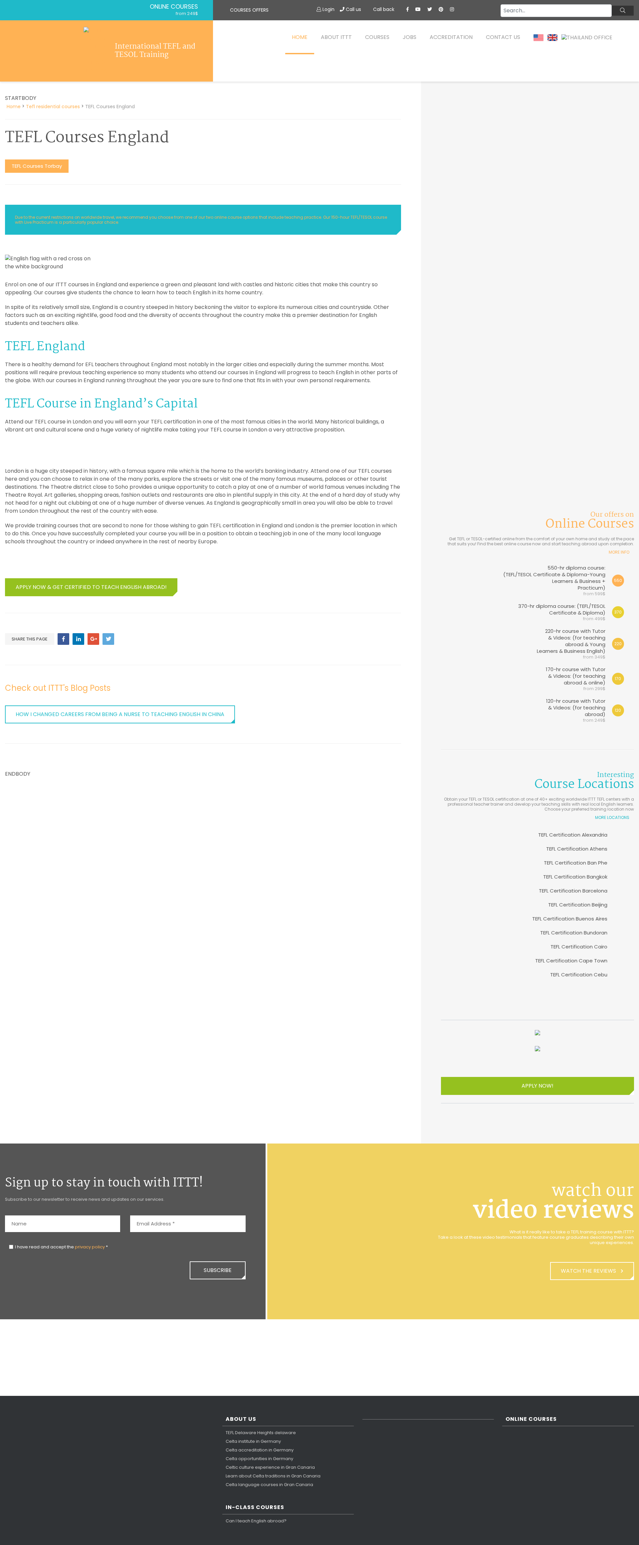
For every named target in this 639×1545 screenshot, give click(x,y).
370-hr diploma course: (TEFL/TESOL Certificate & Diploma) (561, 612)
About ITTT (336, 37)
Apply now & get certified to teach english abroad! (91, 587)
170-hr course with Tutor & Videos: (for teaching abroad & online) (575, 678)
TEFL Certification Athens (576, 848)
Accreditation (451, 37)
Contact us (503, 37)
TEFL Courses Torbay (37, 165)
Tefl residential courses (53, 106)
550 (618, 580)
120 (618, 710)
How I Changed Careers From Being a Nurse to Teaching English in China (120, 714)
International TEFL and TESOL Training (155, 51)
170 (618, 678)
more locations (612, 817)
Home (300, 37)
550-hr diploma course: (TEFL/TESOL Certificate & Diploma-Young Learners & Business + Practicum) (554, 580)
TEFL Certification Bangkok (575, 876)
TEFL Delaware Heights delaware (261, 1432)
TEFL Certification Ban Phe (575, 862)
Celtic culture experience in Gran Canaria (270, 1467)
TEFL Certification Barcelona (573, 890)
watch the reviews (589, 1271)
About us (241, 1419)
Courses (377, 37)
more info (619, 552)
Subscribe (218, 1270)
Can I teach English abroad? (256, 1521)
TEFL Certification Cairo (578, 946)
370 (618, 612)
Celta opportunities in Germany (259, 1458)
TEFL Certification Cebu (578, 974)
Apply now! (537, 1086)
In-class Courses (255, 1507)
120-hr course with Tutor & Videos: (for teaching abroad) (575, 710)
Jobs (409, 37)
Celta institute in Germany (253, 1441)
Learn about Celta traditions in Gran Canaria (273, 1476)
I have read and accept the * (61, 1247)
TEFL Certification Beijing (577, 904)
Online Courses (174, 6)
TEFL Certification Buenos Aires (569, 918)
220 (618, 643)
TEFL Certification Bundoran (573, 932)
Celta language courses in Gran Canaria (269, 1484)
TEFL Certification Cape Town (571, 960)
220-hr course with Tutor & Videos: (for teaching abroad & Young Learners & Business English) (571, 643)
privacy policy (90, 1247)
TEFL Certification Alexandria (572, 834)
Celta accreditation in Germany (260, 1450)
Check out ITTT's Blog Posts (57, 687)
